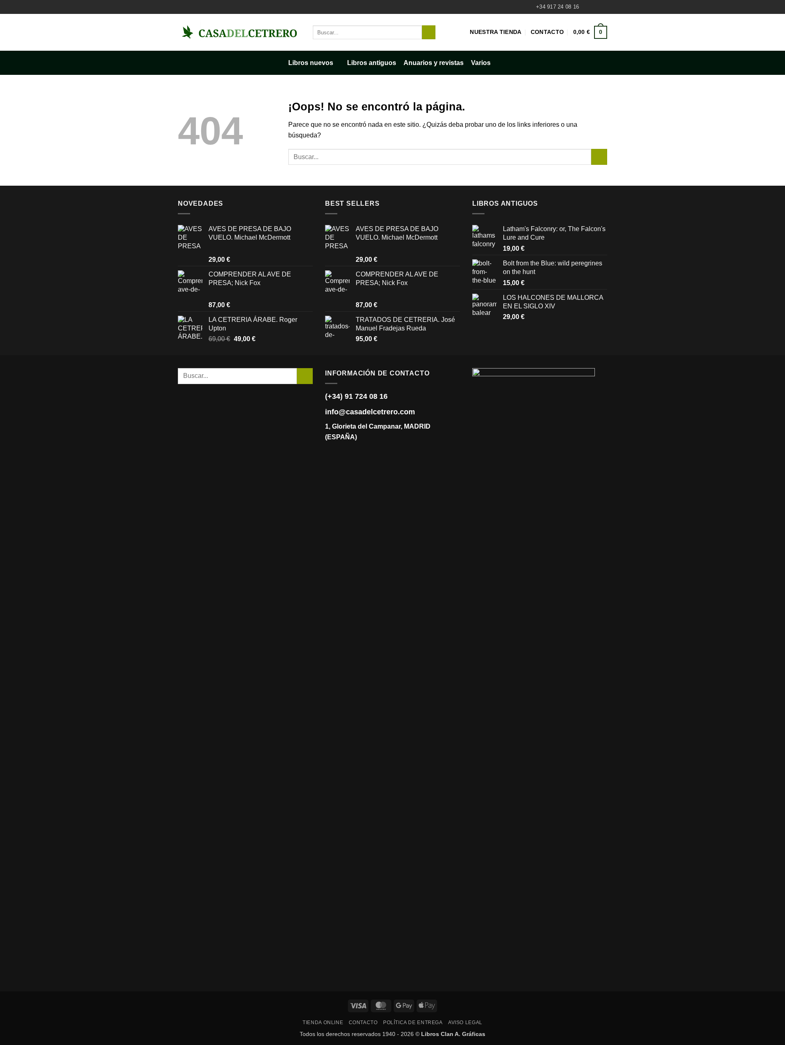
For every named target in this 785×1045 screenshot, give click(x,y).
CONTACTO (363, 1022)
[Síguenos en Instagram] (595, 7)
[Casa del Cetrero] (239, 32)
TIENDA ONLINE (323, 1022)
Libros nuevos (310, 62)
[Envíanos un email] (603, 7)
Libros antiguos (371, 62)
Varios (481, 62)
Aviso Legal (465, 1022)
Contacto (547, 32)
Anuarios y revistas (434, 62)
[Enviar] (428, 32)
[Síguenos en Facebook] (587, 7)
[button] (590, 32)
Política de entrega (413, 1022)
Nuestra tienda (495, 32)
